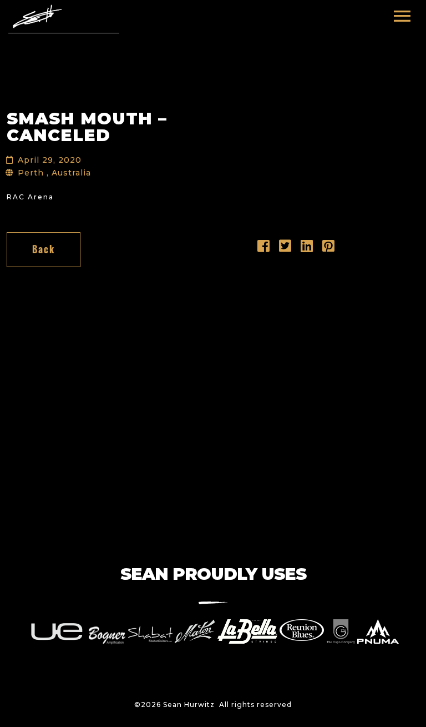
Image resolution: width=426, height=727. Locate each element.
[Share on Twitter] (285, 248)
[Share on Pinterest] (328, 248)
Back (43, 249)
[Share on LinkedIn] (307, 248)
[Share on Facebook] (264, 248)
